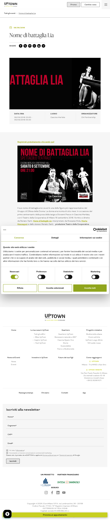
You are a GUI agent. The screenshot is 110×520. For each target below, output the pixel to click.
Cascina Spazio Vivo (66, 340)
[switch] (41, 277)
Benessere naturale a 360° (66, 337)
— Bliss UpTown (39, 337)
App (84, 393)
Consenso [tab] (19, 238)
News (13, 362)
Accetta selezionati (55, 288)
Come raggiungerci (94, 358)
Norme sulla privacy (50, 455)
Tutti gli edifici (39, 334)
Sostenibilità (66, 346)
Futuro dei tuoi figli (65, 358)
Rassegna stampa (26, 393)
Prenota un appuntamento (55, 515)
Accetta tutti (90, 288)
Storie (65, 343)
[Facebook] (52, 492)
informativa (20, 450)
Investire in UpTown (40, 358)
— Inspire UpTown (39, 340)
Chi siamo (45, 393)
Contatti (64, 393)
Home (13, 330)
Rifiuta (20, 288)
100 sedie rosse (94, 343)
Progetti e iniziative (94, 330)
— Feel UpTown (40, 343)
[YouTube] (63, 492)
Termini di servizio (66, 455)
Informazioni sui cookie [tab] (91, 238)
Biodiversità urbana (94, 334)
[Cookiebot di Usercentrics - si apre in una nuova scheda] (95, 230)
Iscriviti (13, 461)
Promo (73, 4)
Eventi (13, 364)
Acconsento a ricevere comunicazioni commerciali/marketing (30, 453)
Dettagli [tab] (55, 238)
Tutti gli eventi (9, 13)
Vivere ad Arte (94, 337)
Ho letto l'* (17, 450)
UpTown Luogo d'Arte (94, 340)
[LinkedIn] (58, 492)
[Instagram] (46, 492)
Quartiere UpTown (65, 334)
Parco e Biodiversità (65, 349)
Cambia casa (90, 4)
